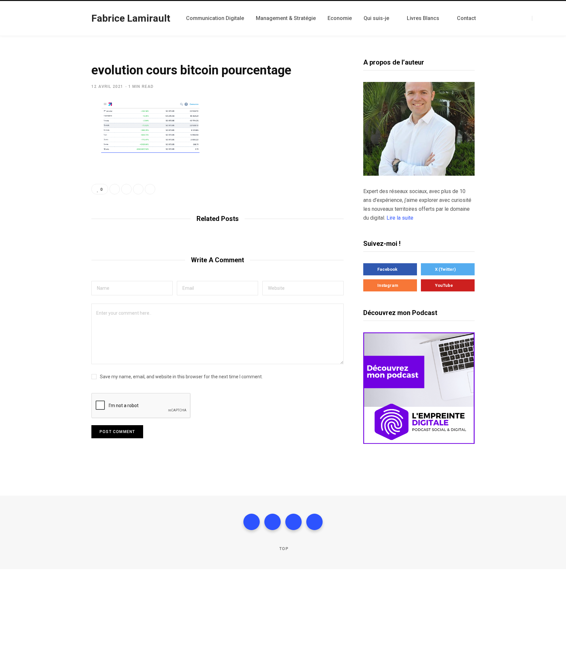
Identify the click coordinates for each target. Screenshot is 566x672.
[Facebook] (496, 18)
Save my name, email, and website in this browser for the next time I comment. (181, 376)
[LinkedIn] (515, 18)
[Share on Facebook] (59, 125)
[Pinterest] (150, 189)
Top (283, 548)
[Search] (535, 18)
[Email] (59, 178)
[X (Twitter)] (501, 18)
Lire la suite (400, 218)
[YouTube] (510, 18)
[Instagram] (505, 18)
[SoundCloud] (519, 18)
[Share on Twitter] (59, 143)
